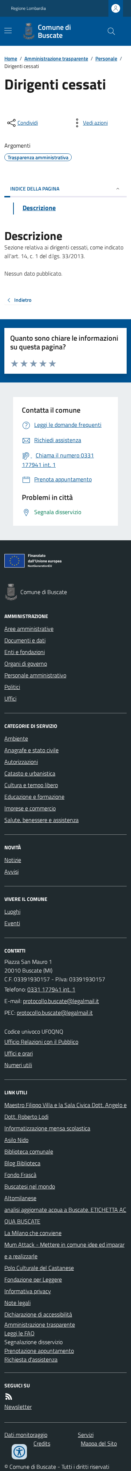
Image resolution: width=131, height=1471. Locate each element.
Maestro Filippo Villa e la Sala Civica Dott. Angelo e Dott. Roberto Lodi (65, 1111)
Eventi (12, 923)
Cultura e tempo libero (31, 785)
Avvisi (11, 871)
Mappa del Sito (99, 1443)
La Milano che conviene (32, 1232)
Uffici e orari (18, 1053)
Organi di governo (25, 663)
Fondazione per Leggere (33, 1279)
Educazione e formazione (34, 796)
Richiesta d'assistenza (30, 1359)
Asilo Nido (16, 1139)
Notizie (12, 859)
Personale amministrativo (35, 675)
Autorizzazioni (21, 761)
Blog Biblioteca (22, 1163)
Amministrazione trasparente (56, 58)
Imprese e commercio (30, 808)
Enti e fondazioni (24, 652)
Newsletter (18, 1406)
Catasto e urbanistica (29, 773)
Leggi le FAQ (19, 1333)
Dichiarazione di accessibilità (38, 1314)
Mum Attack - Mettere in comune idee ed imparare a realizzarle (64, 1250)
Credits (41, 1443)
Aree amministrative (28, 628)
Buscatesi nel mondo (29, 1186)
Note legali (17, 1302)
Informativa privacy (27, 1291)
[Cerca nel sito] (108, 31)
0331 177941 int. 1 (51, 989)
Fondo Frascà (20, 1174)
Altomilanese (20, 1198)
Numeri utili (18, 1065)
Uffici (10, 698)
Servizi (86, 1434)
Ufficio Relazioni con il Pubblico (41, 1041)
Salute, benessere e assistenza (41, 819)
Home (10, 58)
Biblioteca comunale (28, 1151)
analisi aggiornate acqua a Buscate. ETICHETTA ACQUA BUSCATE (65, 1215)
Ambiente (16, 738)
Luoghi (12, 911)
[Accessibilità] (19, 1452)
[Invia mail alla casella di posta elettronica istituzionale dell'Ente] (61, 1001)
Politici (12, 686)
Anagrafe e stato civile (31, 750)
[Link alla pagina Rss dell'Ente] (8, 1396)
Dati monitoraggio (25, 1434)
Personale (106, 58)
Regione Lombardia (28, 8)
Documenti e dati (24, 640)
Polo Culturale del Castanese (39, 1267)
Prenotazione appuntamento (39, 1350)
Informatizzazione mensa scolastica (47, 1128)
